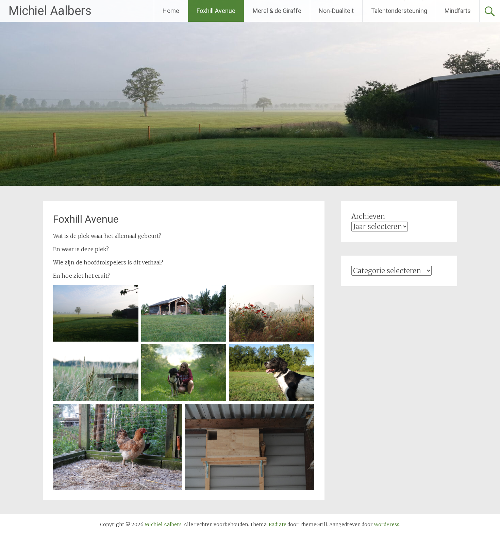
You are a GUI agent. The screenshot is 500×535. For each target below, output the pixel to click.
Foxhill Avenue (216, 10)
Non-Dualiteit (336, 10)
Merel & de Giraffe (277, 10)
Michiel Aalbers (50, 11)
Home (171, 10)
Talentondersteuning (399, 10)
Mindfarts (458, 10)
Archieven (368, 216)
